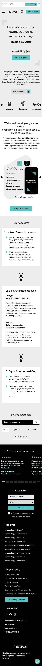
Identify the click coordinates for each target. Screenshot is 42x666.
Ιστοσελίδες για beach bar (15, 561)
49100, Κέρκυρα (11, 624)
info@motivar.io (11, 628)
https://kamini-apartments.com (11, 474)
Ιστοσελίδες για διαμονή (14, 530)
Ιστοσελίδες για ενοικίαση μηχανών (18, 549)
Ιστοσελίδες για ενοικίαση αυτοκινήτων (19, 545)
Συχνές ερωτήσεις (12, 575)
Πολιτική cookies (11, 582)
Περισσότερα (5, 467)
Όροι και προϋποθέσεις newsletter (18, 590)
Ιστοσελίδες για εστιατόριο (15, 557)
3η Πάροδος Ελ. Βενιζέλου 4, (16, 620)
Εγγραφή (21, 508)
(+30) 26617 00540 (12, 632)
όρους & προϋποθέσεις (21, 517)
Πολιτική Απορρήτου (13, 586)
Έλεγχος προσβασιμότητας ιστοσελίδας (20, 594)
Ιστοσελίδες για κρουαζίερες (15, 541)
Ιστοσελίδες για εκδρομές (14, 538)
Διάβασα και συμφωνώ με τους (22, 515)
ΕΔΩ (19, 316)
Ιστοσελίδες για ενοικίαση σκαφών (18, 553)
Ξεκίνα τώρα (33, 12)
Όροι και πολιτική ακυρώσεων (16, 578)
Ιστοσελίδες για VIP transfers (16, 534)
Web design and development (13, 656)
